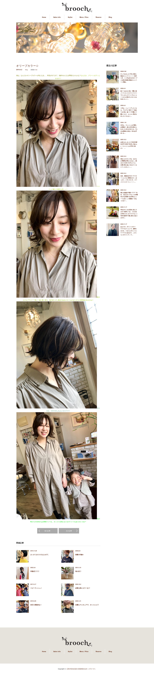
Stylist (70, 17)
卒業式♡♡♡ (34, 571)
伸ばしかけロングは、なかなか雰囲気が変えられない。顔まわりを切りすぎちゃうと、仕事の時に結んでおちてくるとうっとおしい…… (128, 163)
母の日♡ (78, 571)
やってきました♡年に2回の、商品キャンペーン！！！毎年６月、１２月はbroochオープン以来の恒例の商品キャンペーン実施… (129, 78)
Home (44, 17)
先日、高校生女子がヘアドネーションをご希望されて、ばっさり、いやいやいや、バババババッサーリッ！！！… (128, 179)
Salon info (57, 17)
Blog (110, 17)
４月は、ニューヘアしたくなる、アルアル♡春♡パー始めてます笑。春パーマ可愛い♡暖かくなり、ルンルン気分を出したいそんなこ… (128, 112)
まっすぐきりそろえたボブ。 (39, 554)
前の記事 (47, 531)
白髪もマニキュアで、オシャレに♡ (87, 605)
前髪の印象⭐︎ (79, 554)
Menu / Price (84, 17)
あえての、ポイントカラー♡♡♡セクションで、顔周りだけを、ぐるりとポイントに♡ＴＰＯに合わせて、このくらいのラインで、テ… (128, 231)
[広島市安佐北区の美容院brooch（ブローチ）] (77, 7)
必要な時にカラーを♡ (82, 588)
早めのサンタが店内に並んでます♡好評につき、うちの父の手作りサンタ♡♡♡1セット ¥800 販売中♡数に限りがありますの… (129, 214)
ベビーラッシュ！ (36, 588)
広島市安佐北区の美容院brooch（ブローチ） (81, 669)
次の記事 (69, 531)
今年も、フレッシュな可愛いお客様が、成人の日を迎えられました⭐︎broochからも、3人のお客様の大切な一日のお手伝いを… (128, 129)
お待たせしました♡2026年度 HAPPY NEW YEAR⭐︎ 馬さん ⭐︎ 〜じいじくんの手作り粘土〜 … (129, 145)
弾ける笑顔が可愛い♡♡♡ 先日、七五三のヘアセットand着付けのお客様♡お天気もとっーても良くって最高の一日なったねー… (129, 197)
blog (26, 69)
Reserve (98, 17)
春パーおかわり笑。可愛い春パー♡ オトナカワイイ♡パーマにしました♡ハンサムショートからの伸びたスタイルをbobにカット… (128, 95)
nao (36, 69)
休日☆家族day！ (36, 605)
